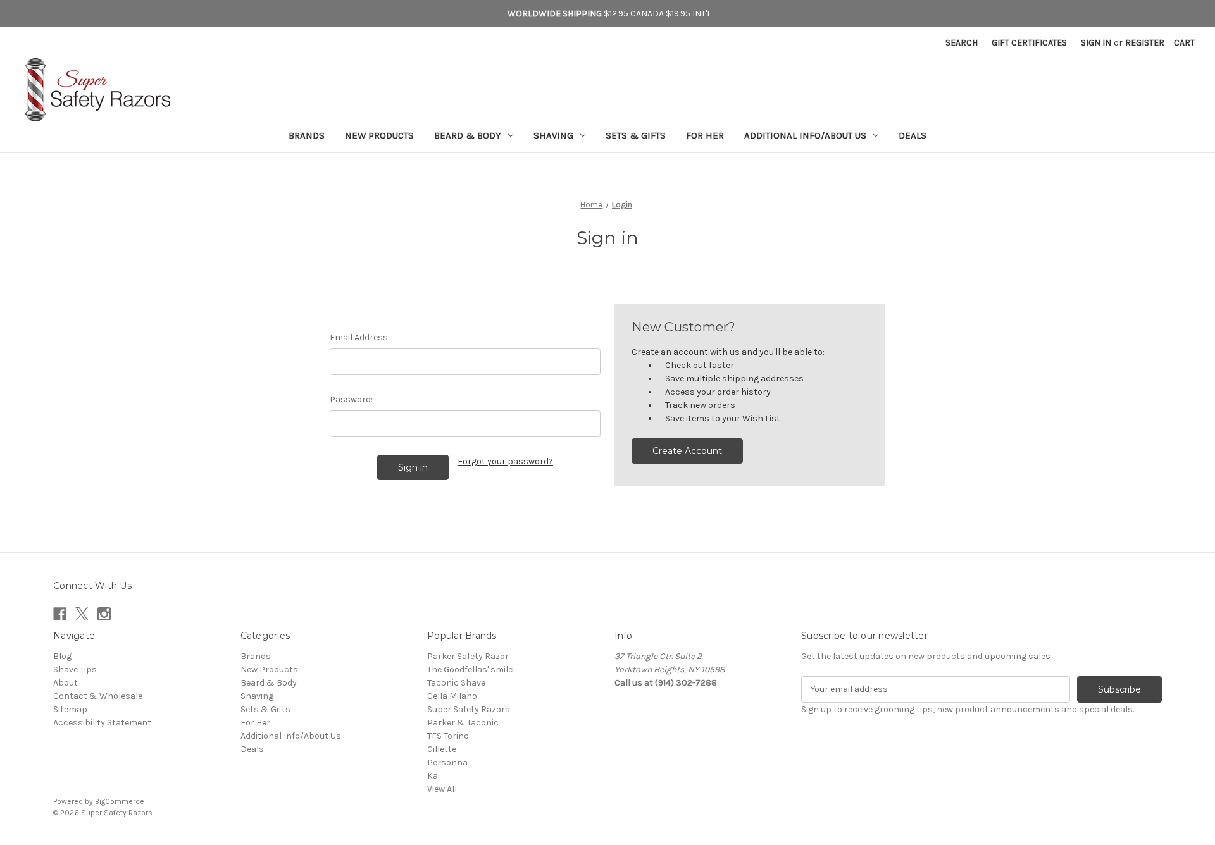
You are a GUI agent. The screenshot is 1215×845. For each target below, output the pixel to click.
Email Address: (360, 337)
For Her (705, 135)
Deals (912, 135)
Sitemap (70, 709)
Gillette (441, 749)
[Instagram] (104, 613)
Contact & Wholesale (97, 696)
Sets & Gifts (636, 135)
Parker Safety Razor (468, 656)
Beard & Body (467, 135)
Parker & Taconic (463, 722)
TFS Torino (448, 736)
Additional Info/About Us (805, 135)
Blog (62, 656)
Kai (433, 775)
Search (961, 42)
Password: (351, 399)
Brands (307, 135)
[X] (82, 613)
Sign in (1096, 42)
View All (442, 789)
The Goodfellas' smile (470, 669)
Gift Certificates (1029, 42)
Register (1144, 42)
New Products (379, 135)
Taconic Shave (456, 682)
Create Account (687, 451)
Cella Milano (452, 696)
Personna (447, 762)
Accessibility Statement (102, 722)
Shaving (553, 135)
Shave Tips (75, 669)
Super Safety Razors (468, 709)
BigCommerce (119, 801)
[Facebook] (59, 613)
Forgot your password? (505, 461)
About (65, 682)
